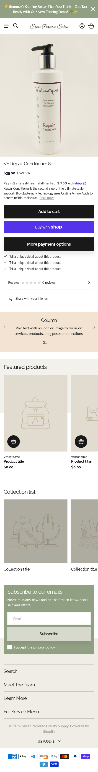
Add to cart (49, 211)
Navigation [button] (6, 26)
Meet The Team (19, 685)
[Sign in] (82, 26)
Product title (14, 461)
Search (10, 671)
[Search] (15, 26)
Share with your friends (31, 298)
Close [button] (92, 9)
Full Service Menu (21, 711)
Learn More (15, 698)
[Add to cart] (13, 441)
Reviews (31, 282)
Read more (47, 198)
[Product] (35, 413)
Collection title (17, 569)
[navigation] (53, 342)
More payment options (49, 244)
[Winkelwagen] (91, 26)
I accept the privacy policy (34, 647)
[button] (5, 327)
